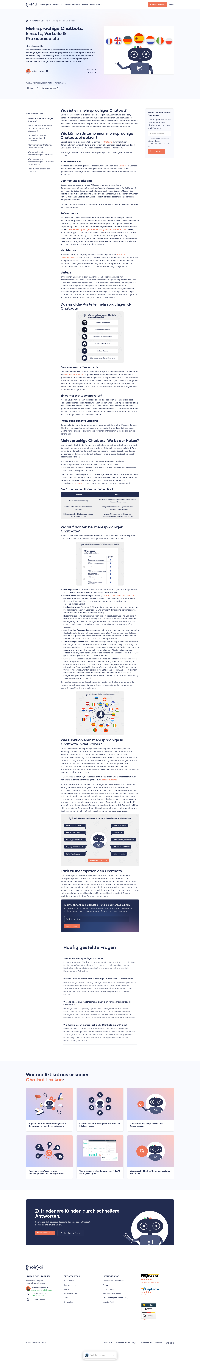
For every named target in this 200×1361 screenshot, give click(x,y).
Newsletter (68, 1302)
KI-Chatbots (106, 142)
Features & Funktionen (112, 1294)
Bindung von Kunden (73, 375)
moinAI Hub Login (71, 1294)
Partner (67, 1289)
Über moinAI (69, 1281)
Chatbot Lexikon (44, 1080)
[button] (46, 4)
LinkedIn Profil (108, 1302)
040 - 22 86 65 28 (38, 1293)
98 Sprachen (80, 483)
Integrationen (70, 1285)
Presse (105, 1285)
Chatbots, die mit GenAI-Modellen (118, 596)
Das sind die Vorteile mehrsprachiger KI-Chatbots (37, 138)
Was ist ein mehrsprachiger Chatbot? (40, 119)
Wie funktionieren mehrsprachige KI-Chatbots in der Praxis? (41, 162)
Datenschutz (146, 1343)
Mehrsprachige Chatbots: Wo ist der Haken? (40, 146)
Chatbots (123, 166)
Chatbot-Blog (108, 1289)
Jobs (66, 1298)
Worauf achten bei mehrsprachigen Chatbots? (40, 153)
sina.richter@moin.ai (39, 1288)
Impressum (108, 1343)
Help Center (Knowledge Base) (115, 1298)
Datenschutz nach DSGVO (113, 1281)
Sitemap (158, 1343)
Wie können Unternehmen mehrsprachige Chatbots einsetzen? (40, 128)
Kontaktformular (38, 1300)
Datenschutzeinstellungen (127, 1343)
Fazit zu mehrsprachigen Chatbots (39, 170)
